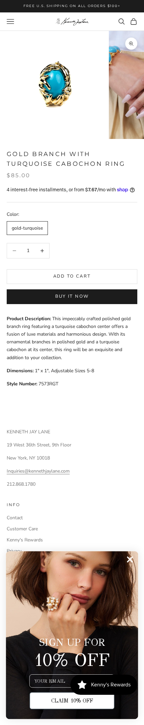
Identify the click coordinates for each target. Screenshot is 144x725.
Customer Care (22, 529)
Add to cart (72, 276)
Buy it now (72, 296)
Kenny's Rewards (25, 540)
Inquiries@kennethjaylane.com (38, 471)
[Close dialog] (130, 559)
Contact (15, 518)
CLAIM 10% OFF (72, 700)
